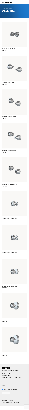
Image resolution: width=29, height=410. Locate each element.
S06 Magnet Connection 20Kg (9, 286)
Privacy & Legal (9, 402)
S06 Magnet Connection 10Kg (9, 218)
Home (3, 8)
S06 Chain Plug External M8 (9, 150)
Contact (3, 402)
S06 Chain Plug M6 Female (9, 116)
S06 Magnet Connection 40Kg (9, 320)
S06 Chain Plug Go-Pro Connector (11, 48)
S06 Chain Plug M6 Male (8, 82)
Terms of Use (16, 402)
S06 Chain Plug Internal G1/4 (9, 184)
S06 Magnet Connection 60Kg (9, 354)
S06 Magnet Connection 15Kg (9, 252)
